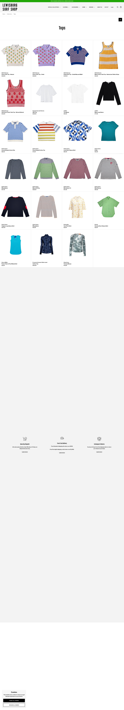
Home (4, 14)
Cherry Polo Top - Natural (15, 59)
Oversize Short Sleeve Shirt (108, 210)
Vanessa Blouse (77, 248)
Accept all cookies (14, 700)
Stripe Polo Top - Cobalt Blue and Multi (77, 59)
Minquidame (15, 172)
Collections (9, 14)
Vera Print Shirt (77, 210)
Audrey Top (46, 248)
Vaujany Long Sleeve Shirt (15, 210)
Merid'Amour (108, 172)
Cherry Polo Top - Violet (46, 59)
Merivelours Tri (77, 172)
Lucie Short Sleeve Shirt (77, 135)
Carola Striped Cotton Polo (15, 135)
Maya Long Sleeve (108, 97)
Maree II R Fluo (46, 172)
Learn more (25, 451)
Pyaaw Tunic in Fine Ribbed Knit (15, 248)
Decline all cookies (14, 705)
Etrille (108, 135)
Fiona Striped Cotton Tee (46, 135)
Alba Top (46, 97)
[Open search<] (117, 7)
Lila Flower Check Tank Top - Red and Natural (15, 97)
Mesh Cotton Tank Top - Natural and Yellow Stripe (108, 59)
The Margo (77, 97)
